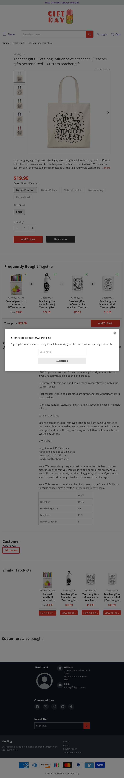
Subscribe (62, 360)
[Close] (114, 333)
